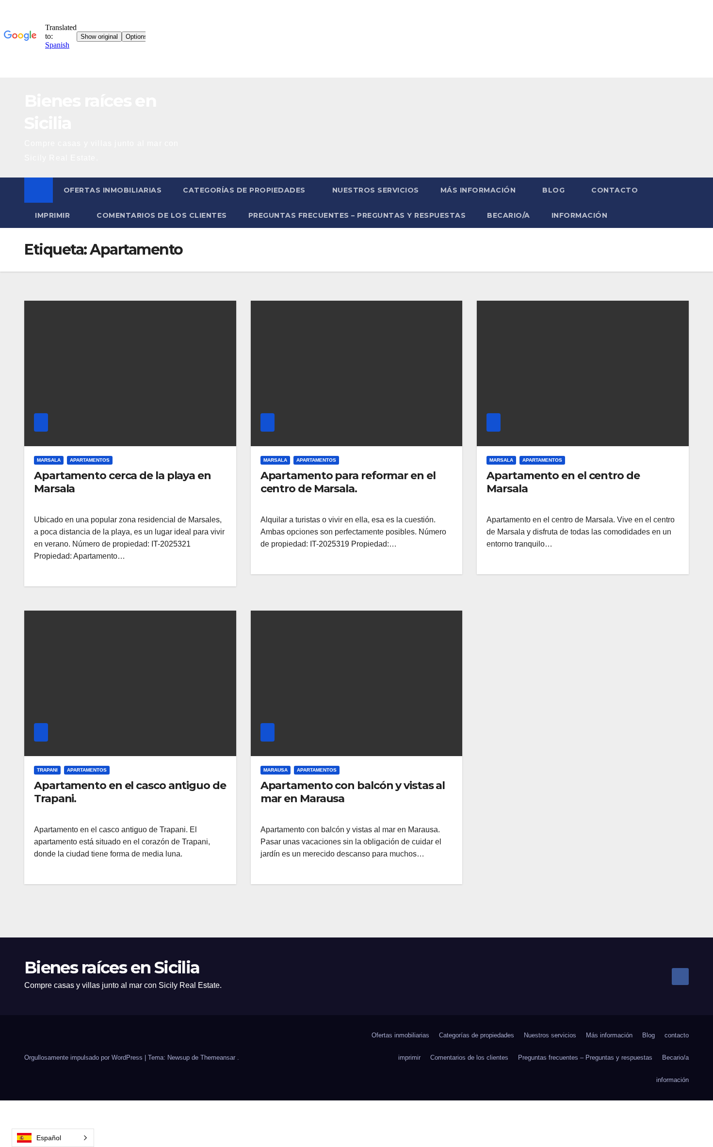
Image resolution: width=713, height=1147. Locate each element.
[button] (682, 202)
